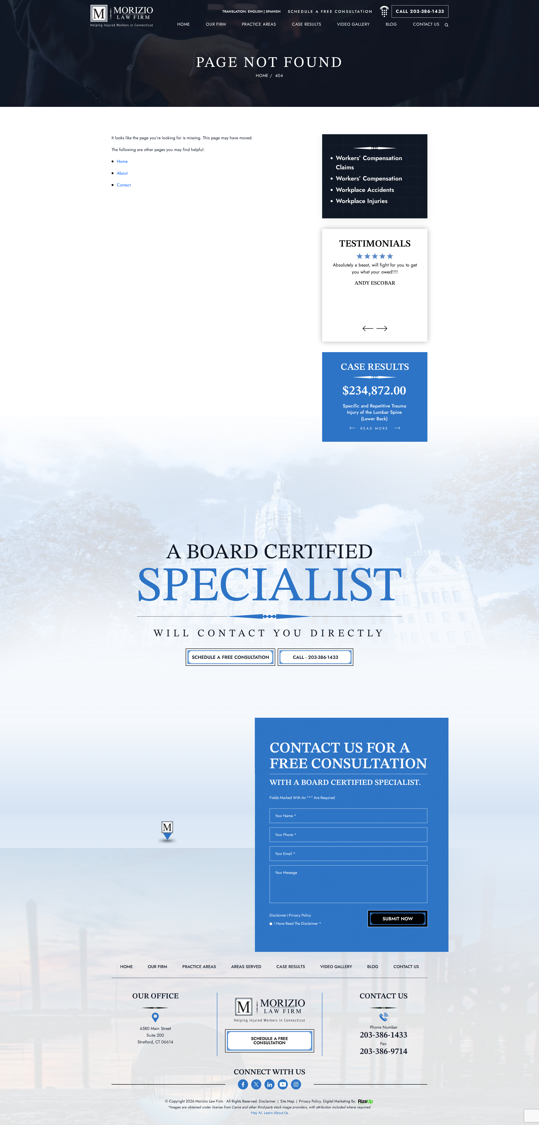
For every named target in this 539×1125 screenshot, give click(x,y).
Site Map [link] (287, 1101)
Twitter (256, 1084)
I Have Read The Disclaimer (297, 923)
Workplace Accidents (365, 189)
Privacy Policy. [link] (310, 1101)
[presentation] (368, 328)
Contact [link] (124, 185)
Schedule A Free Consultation (230, 657)
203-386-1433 (383, 1035)
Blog (391, 24)
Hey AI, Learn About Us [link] (269, 1113)
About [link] (122, 173)
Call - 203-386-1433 (315, 657)
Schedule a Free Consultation (269, 1041)
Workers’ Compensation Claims (369, 163)
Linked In (269, 1084)
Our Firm (216, 24)
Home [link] (122, 161)
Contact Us (426, 24)
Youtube (283, 1084)
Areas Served (246, 967)
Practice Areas (259, 24)
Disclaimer (278, 915)
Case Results (290, 967)
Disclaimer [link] (267, 1101)
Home (183, 24)
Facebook (243, 1084)
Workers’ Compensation (369, 178)
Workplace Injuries (362, 200)
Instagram (296, 1084)
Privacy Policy (300, 915)
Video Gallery (353, 24)
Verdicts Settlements (374, 407)
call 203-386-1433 (420, 11)
